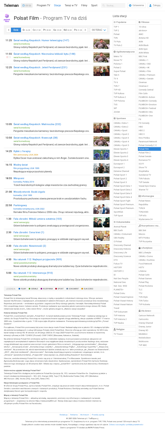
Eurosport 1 (119, 164)
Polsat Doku (119, 293)
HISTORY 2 (119, 271)
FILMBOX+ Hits (146, 112)
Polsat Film (144, 149)
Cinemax (143, 82)
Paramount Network (148, 141)
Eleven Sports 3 (121, 156)
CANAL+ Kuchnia (147, 260)
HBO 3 (142, 134)
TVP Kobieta (144, 304)
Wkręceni (19, 178)
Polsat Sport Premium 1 (124, 204)
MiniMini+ (143, 334)
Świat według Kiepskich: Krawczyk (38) (36, 137)
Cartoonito (144, 319)
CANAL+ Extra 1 (121, 123)
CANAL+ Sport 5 (121, 145)
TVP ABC (143, 345)
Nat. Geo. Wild (120, 286)
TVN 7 (116, 86)
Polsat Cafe (144, 275)
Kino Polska (144, 138)
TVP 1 (116, 27)
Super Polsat (120, 71)
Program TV (43, 5)
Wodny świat (21, 164)
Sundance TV (145, 175)
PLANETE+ (118, 289)
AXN (141, 41)
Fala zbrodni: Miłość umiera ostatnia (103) (38, 218)
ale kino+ (143, 30)
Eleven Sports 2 (121, 152)
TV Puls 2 (118, 45)
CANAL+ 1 (143, 60)
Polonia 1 (118, 64)
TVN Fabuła (144, 178)
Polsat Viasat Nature (123, 304)
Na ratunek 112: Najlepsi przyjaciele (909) (38, 259)
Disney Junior (145, 326)
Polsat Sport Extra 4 (123, 197)
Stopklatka (144, 171)
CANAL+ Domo (146, 256)
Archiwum (84, 415)
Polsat (117, 34)
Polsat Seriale (145, 156)
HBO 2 (142, 130)
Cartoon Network (147, 315)
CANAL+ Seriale (146, 78)
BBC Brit (142, 230)
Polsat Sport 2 (120, 178)
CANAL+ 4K (144, 67)
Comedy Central (146, 90)
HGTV (141, 267)
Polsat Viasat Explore (123, 297)
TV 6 (116, 82)
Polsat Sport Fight (122, 201)
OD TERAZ (97, 30)
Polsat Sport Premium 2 (124, 208)
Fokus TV (118, 263)
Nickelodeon (145, 338)
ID (115, 275)
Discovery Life (120, 252)
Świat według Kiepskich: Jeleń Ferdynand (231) (40, 67)
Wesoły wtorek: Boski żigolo (29, 191)
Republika (143, 204)
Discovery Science (122, 256)
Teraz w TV (71, 5)
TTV (140, 293)
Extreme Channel (121, 171)
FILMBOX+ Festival (147, 108)
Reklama (74, 415)
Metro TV (118, 56)
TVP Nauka (119, 323)
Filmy (84, 5)
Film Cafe (143, 93)
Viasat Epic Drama (147, 186)
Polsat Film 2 (144, 152)
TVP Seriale (144, 182)
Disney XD (143, 330)
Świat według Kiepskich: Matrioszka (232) (37, 124)
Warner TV (143, 189)
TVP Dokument (120, 312)
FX (140, 119)
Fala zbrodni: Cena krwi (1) (29, 232)
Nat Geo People (121, 278)
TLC (140, 289)
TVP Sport (118, 215)
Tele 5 (116, 75)
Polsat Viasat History (123, 300)
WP (115, 108)
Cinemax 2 (143, 86)
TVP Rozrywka (145, 241)
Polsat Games (145, 278)
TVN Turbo (143, 300)
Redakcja (64, 415)
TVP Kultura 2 (120, 97)
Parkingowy (20, 205)
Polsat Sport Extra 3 (123, 193)
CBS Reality (119, 238)
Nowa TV (118, 60)
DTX (116, 260)
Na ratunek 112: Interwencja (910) (33, 272)
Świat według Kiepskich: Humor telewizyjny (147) (41, 40)
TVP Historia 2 (120, 319)
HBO (141, 127)
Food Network (145, 263)
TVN (116, 38)
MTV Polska (144, 238)
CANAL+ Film (145, 71)
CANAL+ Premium (147, 75)
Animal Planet (120, 226)
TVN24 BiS (143, 212)
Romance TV (144, 160)
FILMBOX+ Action (147, 97)
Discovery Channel (122, 245)
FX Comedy (144, 123)
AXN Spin (143, 49)
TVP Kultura (119, 93)
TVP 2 (116, 30)
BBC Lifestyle (145, 252)
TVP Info (142, 215)
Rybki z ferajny (22, 151)
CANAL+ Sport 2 (121, 134)
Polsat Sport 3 (120, 182)
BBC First (143, 56)
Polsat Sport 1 (120, 175)
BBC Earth (118, 230)
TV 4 (116, 78)
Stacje (57, 5)
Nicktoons (143, 341)
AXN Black (144, 45)
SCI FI (141, 164)
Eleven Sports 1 (121, 149)
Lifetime (142, 271)
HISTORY (118, 267)
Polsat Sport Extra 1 (123, 186)
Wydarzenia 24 (145, 219)
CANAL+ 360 (144, 64)
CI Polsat (118, 241)
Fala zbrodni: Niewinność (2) (30, 245)
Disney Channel (146, 323)
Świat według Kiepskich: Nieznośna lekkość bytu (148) (44, 53)
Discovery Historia (122, 249)
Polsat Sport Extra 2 (123, 189)
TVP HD (117, 90)
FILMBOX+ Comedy (148, 101)
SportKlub (118, 212)
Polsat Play (144, 282)
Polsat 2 (117, 67)
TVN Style (143, 297)
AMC (141, 34)
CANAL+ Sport (120, 130)
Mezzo (142, 234)
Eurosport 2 (119, 167)
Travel (116, 308)
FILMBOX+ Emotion (148, 104)
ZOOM (117, 112)
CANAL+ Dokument (123, 234)
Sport (94, 5)
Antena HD (144, 38)
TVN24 (142, 208)
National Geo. (120, 282)
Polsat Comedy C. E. (148, 145)
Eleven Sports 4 (121, 160)
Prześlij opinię (98, 415)
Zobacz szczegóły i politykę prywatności (126, 425)
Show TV (143, 167)
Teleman (11, 5)
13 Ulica (142, 27)
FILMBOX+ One (146, 115)
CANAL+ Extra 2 (121, 127)
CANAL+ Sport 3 (121, 138)
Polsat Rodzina (146, 286)
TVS (115, 104)
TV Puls (117, 41)
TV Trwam (118, 334)
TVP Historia (119, 315)
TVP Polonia (119, 101)
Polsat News (144, 201)
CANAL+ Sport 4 (121, 141)
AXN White (144, 52)
